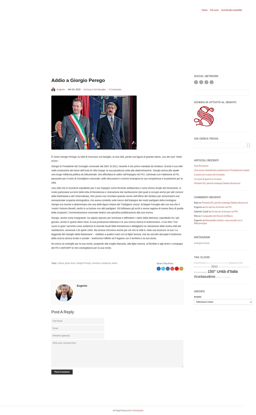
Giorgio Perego (83, 263)
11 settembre (226, 277)
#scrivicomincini (200, 272)
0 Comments (115, 89)
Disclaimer (138, 410)
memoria (96, 263)
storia (114, 263)
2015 (220, 263)
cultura (60, 263)
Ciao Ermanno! (201, 166)
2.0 (248, 267)
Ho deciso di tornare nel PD (218, 207)
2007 (219, 267)
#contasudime (204, 276)
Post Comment (61, 372)
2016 (209, 267)
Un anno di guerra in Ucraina (207, 179)
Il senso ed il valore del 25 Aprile (209, 175)
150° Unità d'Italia (223, 271)
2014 (205, 267)
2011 (241, 263)
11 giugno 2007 (241, 267)
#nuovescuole (200, 263)
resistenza (106, 263)
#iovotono (225, 263)
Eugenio (61, 89)
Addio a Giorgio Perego (78, 80)
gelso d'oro (70, 263)
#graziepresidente (212, 263)
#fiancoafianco (198, 267)
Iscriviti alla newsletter (231, 10)
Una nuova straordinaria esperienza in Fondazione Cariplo (221, 170)
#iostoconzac (226, 267)
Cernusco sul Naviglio (94, 89)
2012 (214, 266)
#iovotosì (219, 277)
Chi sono (214, 10)
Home (204, 10)
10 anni (233, 267)
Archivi (197, 297)
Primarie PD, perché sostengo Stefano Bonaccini (217, 183)
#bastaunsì (233, 263)
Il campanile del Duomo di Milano (217, 216)
